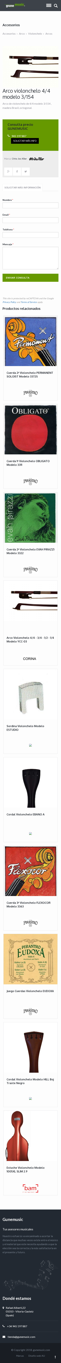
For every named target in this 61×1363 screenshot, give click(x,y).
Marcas (20, 1355)
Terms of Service (29, 302)
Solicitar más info (25, 140)
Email (6, 214)
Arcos (48, 33)
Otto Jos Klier (19, 158)
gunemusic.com (41, 1349)
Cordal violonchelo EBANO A (26, 814)
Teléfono (8, 229)
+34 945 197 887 (17, 1326)
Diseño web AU (36, 1355)
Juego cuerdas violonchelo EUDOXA (30, 991)
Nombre (8, 199)
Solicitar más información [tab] (22, 187)
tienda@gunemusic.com (21, 1336)
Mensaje (8, 244)
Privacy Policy (9, 302)
